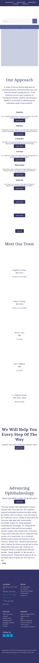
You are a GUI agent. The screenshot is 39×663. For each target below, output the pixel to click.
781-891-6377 (8, 595)
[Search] (34, 21)
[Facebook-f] (4, 635)
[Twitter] (7, 635)
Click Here (19, 502)
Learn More (19, 120)
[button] (19, 27)
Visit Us (19, 231)
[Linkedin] (11, 635)
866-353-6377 (7, 598)
